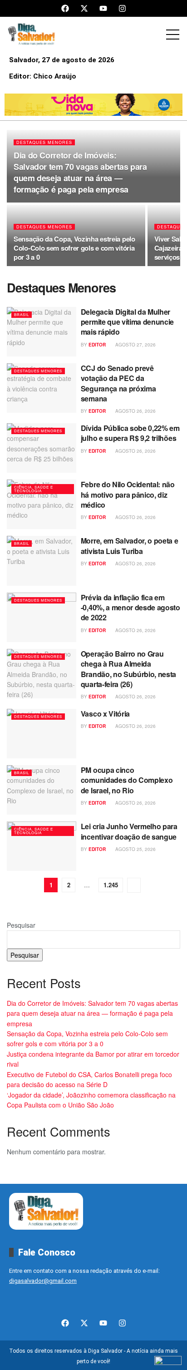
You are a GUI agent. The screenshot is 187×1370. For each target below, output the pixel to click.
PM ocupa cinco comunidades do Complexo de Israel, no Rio (127, 780)
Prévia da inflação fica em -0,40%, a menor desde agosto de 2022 (130, 607)
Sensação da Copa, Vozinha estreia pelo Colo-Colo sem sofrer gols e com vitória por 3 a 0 (74, 248)
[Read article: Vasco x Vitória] (41, 733)
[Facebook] (65, 8)
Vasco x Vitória (105, 713)
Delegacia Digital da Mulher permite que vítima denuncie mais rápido (127, 322)
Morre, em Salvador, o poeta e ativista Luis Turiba (129, 545)
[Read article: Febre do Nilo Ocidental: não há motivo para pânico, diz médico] (41, 504)
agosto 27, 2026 (135, 344)
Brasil (21, 314)
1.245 (110, 884)
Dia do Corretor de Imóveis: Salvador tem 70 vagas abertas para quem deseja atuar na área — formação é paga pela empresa (80, 172)
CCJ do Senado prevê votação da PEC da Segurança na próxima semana (118, 383)
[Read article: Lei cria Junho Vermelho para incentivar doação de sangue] (41, 846)
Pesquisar (21, 925)
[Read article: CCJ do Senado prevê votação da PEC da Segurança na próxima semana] (41, 388)
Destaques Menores (44, 142)
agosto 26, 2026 (135, 411)
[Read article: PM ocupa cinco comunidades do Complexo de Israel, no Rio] (41, 790)
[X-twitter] (84, 8)
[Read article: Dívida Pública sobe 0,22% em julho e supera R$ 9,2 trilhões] (41, 448)
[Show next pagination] (134, 885)
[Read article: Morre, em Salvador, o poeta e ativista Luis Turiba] (41, 560)
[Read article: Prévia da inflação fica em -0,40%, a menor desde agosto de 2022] (41, 617)
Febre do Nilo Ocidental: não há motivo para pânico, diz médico (128, 494)
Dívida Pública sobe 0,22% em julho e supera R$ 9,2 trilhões (130, 433)
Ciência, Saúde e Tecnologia (33, 489)
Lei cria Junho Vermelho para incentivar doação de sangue (129, 831)
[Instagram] (122, 8)
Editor (97, 344)
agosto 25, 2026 (135, 849)
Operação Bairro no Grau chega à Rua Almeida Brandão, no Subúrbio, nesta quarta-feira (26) (128, 668)
